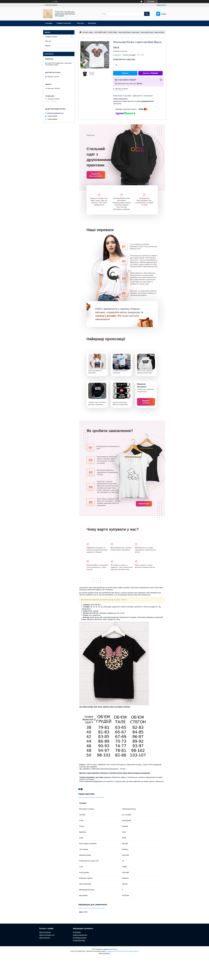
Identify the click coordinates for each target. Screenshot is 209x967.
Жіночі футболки (45, 932)
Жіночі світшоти (44, 938)
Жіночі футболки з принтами (128, 32)
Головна (48, 23)
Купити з (146, 73)
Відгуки (48, 45)
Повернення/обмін (79, 940)
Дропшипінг (77, 932)
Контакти (92, 23)
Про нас (80, 23)
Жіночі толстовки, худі (47, 935)
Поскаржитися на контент (113, 951)
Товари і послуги (63, 23)
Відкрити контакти (146, 402)
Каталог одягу (88, 32)
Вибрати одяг (144, 504)
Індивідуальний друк (80, 935)
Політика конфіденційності (130, 951)
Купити (125, 73)
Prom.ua (114, 949)
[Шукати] (147, 14)
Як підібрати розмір (79, 938)
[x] (82, 789)
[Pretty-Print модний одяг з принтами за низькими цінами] (47, 18)
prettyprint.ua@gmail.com (55, 113)
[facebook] (79, 789)
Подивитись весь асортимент (95, 175)
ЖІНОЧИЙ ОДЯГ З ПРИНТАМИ (106, 32)
